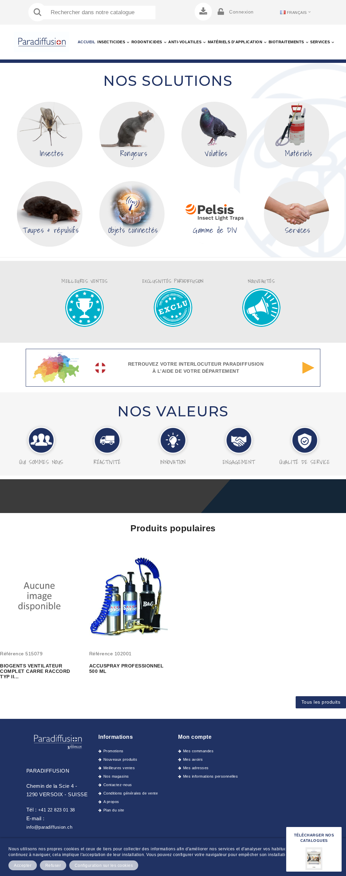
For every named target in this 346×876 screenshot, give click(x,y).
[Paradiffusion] (57, 741)
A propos (111, 802)
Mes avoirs (193, 759)
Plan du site (113, 810)
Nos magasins (116, 776)
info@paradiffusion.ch (49, 827)
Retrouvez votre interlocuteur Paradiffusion (196, 364)
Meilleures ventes (119, 768)
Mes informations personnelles (210, 776)
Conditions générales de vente (130, 793)
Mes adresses (196, 768)
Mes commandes (198, 751)
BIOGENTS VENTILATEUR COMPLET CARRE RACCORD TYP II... (35, 671)
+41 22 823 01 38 (56, 809)
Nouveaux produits (120, 759)
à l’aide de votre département (196, 371)
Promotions (113, 751)
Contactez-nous (117, 785)
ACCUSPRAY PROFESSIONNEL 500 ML (126, 668)
